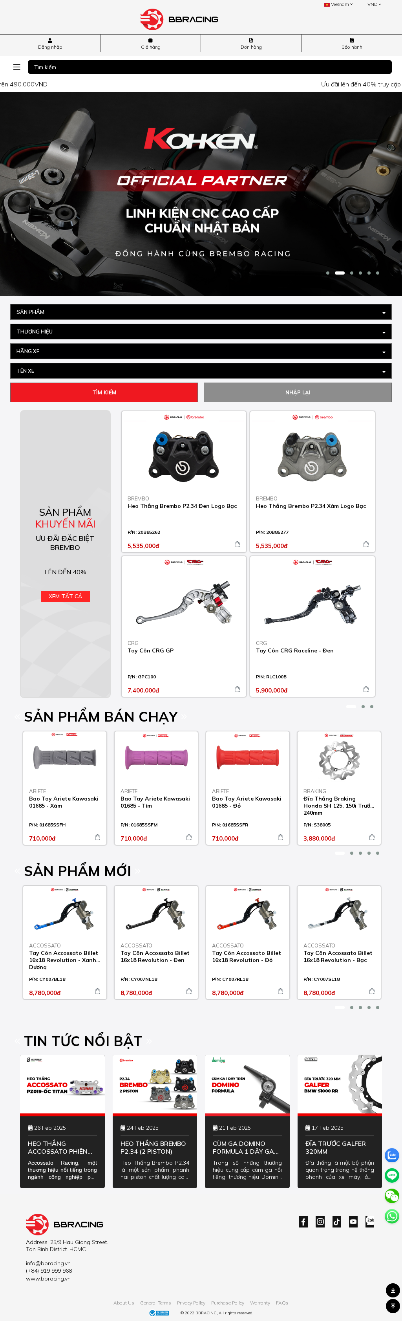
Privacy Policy (191, 1303)
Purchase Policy (227, 1303)
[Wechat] (392, 1196)
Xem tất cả (65, 596)
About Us (123, 1303)
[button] (327, 273)
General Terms (155, 1303)
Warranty (260, 1303)
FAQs (282, 1303)
